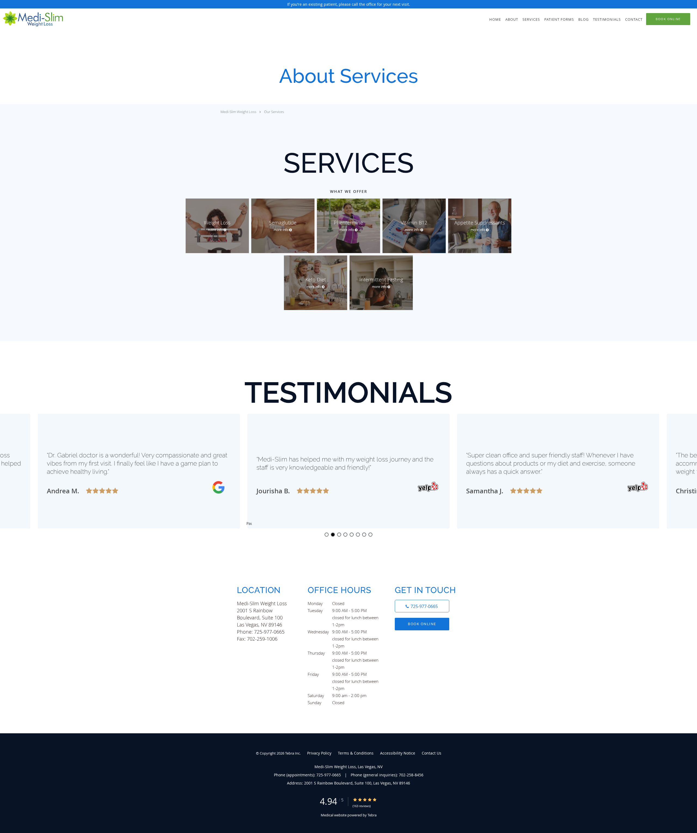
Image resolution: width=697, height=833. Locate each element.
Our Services (274, 111)
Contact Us (431, 753)
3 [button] (339, 534)
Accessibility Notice (397, 753)
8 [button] (370, 534)
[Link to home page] (31, 18)
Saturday (337, 695)
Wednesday (343, 632)
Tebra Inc (292, 753)
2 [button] (332, 534)
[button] (668, 19)
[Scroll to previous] (260, 466)
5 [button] (351, 534)
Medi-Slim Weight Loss (238, 111)
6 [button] (357, 534)
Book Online (422, 623)
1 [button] (326, 534)
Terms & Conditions (356, 753)
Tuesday (343, 611)
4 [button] (345, 534)
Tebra (372, 815)
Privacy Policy (319, 753)
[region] (348, 471)
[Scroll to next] (437, 466)
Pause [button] (249, 524)
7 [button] (364, 534)
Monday (326, 603)
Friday (343, 674)
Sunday (326, 702)
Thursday (343, 653)
